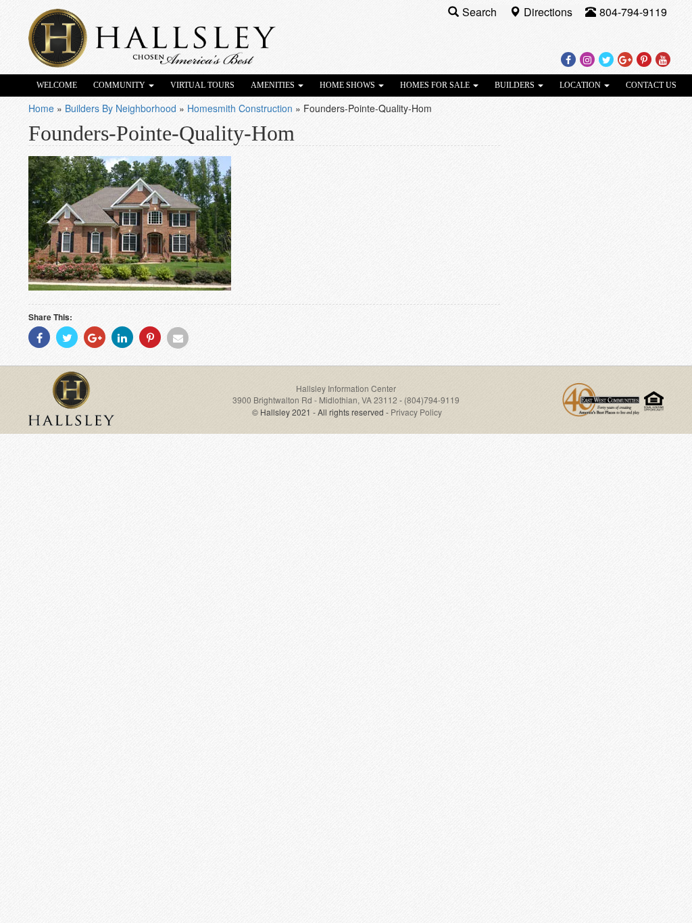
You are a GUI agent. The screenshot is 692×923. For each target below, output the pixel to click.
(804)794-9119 (432, 399)
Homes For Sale (436, 85)
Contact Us (651, 85)
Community (120, 85)
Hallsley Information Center (346, 388)
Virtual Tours (202, 85)
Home (41, 108)
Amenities (274, 85)
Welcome (56, 85)
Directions (549, 12)
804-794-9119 (633, 12)
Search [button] (480, 12)
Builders (516, 85)
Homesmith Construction (240, 108)
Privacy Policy (416, 412)
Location (581, 85)
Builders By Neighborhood (120, 108)
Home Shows (348, 85)
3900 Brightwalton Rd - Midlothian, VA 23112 (315, 399)
